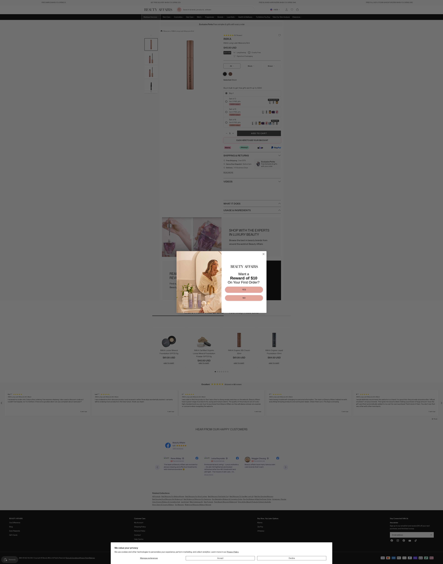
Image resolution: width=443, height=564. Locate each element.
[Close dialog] (264, 254)
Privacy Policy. (233, 552)
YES (244, 290)
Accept (220, 558)
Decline (292, 558)
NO (244, 298)
